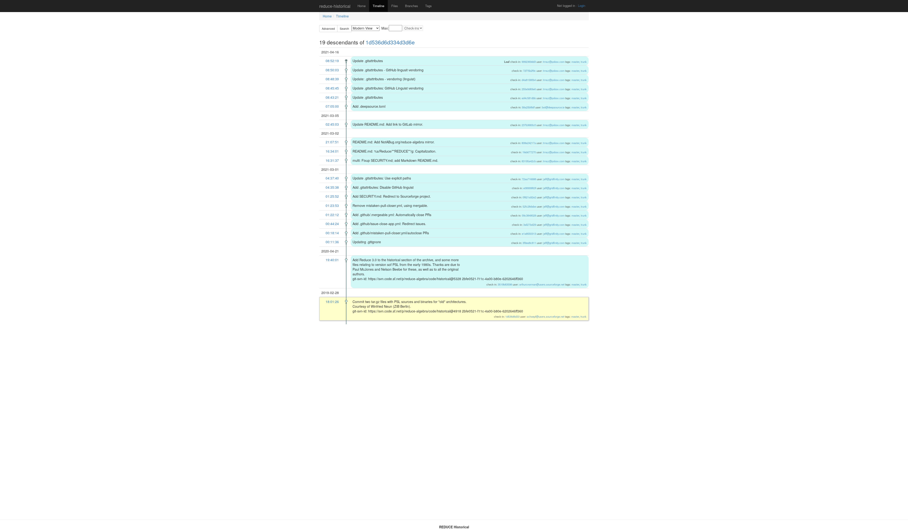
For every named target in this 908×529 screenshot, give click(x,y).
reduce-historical (334, 6)
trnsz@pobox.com (553, 62)
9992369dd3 (529, 62)
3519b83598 (505, 284)
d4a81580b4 (529, 80)
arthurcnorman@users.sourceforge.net (541, 284)
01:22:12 (332, 214)
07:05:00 (332, 106)
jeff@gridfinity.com (553, 179)
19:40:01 (332, 259)
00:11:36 (332, 241)
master (575, 62)
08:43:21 (332, 97)
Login (581, 5)
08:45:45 (332, 88)
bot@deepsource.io (553, 107)
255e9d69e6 (529, 89)
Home (362, 6)
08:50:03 (332, 70)
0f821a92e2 (529, 197)
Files (394, 6)
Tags (428, 6)
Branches (411, 6)
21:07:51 (332, 142)
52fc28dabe (529, 206)
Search (344, 28)
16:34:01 (332, 151)
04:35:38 (332, 187)
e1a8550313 (529, 233)
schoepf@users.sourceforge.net (545, 316)
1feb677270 (529, 152)
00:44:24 (332, 223)
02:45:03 (332, 124)
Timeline (378, 6)
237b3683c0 (529, 125)
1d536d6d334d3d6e (390, 42)
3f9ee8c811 (529, 243)
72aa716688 (529, 179)
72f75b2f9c (529, 71)
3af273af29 (529, 224)
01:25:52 (332, 196)
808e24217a (529, 143)
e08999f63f (529, 188)
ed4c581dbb (529, 98)
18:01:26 (332, 301)
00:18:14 (332, 232)
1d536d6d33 (512, 316)
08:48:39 (332, 79)
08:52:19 (332, 60)
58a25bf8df (528, 107)
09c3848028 (529, 215)
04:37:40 (332, 178)
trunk (584, 62)
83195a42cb (529, 161)
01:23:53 (332, 205)
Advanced (328, 28)
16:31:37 (332, 160)
